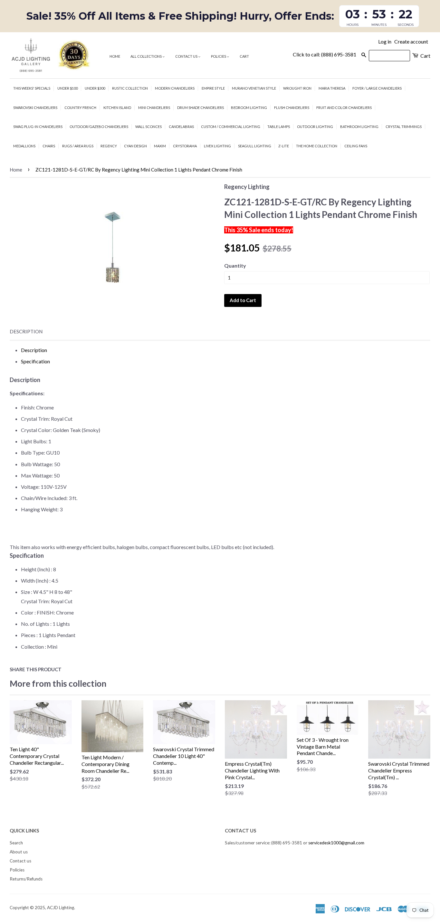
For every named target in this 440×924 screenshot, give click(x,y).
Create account (411, 41)
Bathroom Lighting (359, 126)
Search (16, 842)
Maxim (160, 146)
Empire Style (213, 88)
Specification (35, 361)
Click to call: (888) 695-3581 (324, 54)
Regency (108, 146)
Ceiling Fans (355, 146)
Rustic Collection (130, 88)
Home (115, 56)
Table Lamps (278, 126)
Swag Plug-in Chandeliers (37, 126)
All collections (146, 56)
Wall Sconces (148, 126)
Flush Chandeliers (291, 107)
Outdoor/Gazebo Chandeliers (99, 126)
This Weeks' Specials (31, 88)
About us (19, 851)
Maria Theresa (332, 88)
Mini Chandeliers (154, 107)
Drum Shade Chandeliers (200, 107)
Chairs (49, 146)
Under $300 (95, 88)
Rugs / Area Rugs (77, 146)
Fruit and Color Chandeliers (344, 107)
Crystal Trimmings (404, 126)
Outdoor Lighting (315, 126)
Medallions (24, 146)
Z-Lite (283, 146)
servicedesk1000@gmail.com (336, 842)
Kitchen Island (117, 107)
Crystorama (185, 146)
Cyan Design (135, 146)
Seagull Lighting (254, 146)
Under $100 (67, 88)
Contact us (186, 56)
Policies (219, 56)
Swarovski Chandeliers (35, 107)
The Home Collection (316, 146)
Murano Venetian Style (254, 88)
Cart (244, 56)
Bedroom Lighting (249, 107)
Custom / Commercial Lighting (230, 126)
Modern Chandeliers (175, 88)
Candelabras (181, 126)
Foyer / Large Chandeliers (377, 88)
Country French (80, 107)
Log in (384, 41)
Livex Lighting (217, 146)
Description (26, 331)
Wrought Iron (297, 88)
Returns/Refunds (26, 878)
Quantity (235, 265)
